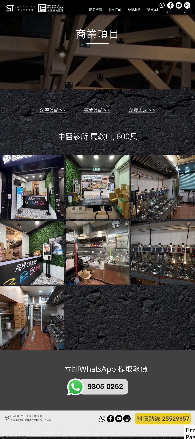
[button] (115, 9)
